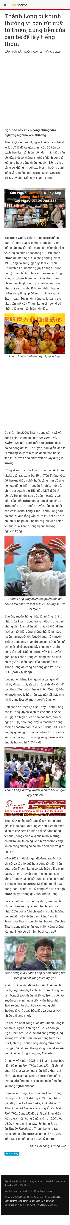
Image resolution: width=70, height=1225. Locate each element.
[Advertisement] (35, 93)
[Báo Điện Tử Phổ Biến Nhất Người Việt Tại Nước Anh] (19, 4)
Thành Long (12, 1153)
